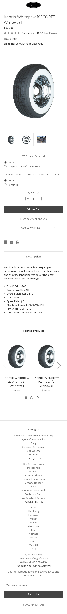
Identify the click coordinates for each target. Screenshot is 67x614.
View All (33, 545)
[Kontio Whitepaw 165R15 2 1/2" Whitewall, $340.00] (46, 356)
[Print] (17, 242)
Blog (33, 443)
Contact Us (33, 450)
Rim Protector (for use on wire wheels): (33, 174)
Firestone (33, 526)
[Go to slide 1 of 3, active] (26, 397)
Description (33, 256)
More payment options (33, 218)
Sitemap (33, 454)
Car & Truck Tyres (33, 464)
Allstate (33, 533)
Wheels (33, 471)
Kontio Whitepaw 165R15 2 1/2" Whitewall (46, 381)
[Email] (11, 242)
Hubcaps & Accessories (33, 479)
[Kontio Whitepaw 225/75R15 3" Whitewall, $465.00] (16, 356)
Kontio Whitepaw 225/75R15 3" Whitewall (17, 381)
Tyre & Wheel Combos (33, 497)
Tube (33, 507)
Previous (4, 365)
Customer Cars (33, 494)
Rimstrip (13, 184)
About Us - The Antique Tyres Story (33, 435)
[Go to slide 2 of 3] (31, 397)
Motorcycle (33, 467)
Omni (33, 541)
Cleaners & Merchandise (33, 490)
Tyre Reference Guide (33, 439)
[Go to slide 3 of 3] (37, 397)
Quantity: (33, 192)
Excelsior (33, 515)
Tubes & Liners (33, 475)
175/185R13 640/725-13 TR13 (24, 166)
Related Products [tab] (33, 330)
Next (58, 365)
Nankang (33, 511)
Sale (33, 486)
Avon (33, 530)
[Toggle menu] (5, 5)
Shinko (33, 522)
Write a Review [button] (48, 33)
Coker (33, 518)
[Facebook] (5, 242)
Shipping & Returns (33, 447)
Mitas (33, 537)
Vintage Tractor (34, 482)
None (11, 162)
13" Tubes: (33, 156)
